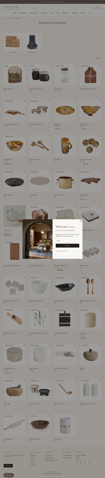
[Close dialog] (81, 221)
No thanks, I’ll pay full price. (61, 250)
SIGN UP (67, 245)
